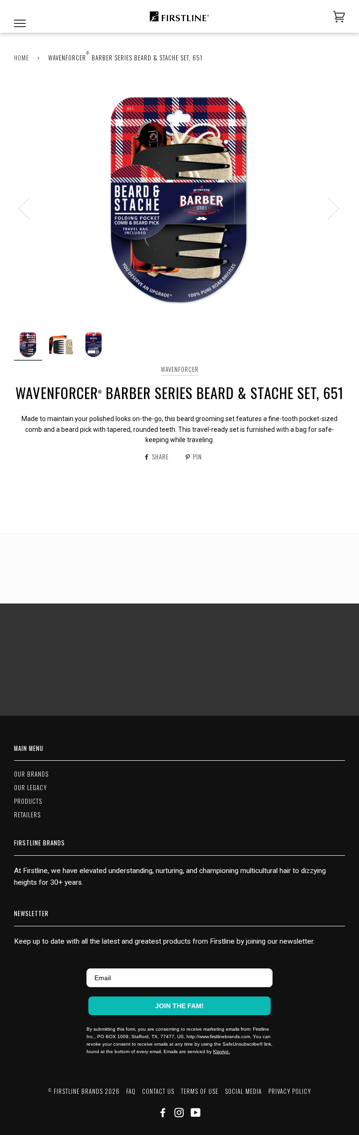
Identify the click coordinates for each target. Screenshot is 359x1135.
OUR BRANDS (31, 774)
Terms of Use (199, 1091)
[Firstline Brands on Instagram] (179, 1113)
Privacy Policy (289, 1091)
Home (21, 57)
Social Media (243, 1091)
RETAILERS (27, 814)
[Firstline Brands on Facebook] (163, 1113)
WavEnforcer (180, 369)
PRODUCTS (28, 801)
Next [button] (328, 208)
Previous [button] (30, 208)
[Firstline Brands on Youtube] (196, 1113)
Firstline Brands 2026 (84, 1091)
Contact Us (158, 1091)
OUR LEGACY (30, 787)
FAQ (131, 1091)
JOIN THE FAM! (179, 1006)
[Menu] (20, 16)
